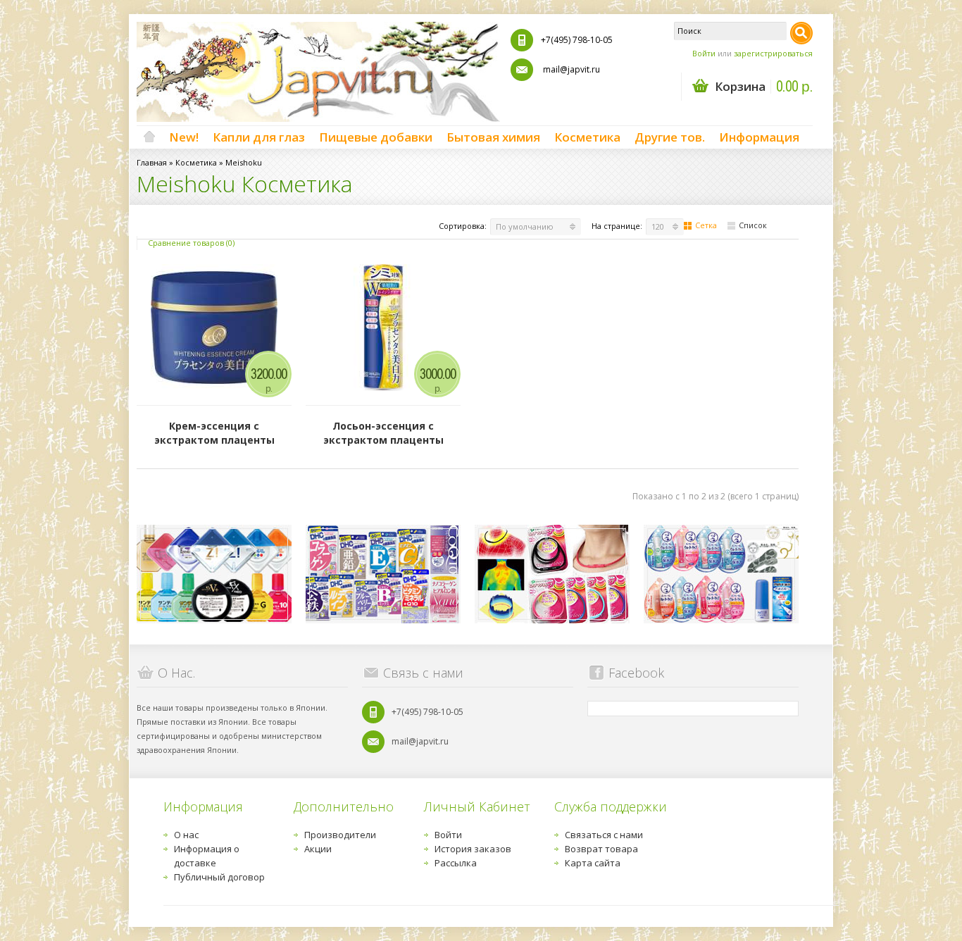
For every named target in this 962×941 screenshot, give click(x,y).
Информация (759, 137)
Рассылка (456, 862)
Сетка (706, 225)
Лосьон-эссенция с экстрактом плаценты (383, 433)
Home (149, 137)
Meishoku (243, 162)
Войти (704, 53)
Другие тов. (670, 137)
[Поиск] (801, 33)
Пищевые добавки (375, 137)
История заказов (473, 848)
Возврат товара (601, 848)
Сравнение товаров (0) (191, 242)
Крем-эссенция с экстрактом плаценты (214, 433)
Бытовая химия (493, 137)
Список (753, 225)
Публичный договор (219, 877)
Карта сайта (592, 862)
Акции (318, 848)
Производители (340, 834)
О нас (186, 834)
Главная (152, 162)
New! (184, 137)
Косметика (587, 137)
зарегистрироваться (773, 53)
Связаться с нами (604, 834)
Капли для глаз (259, 137)
